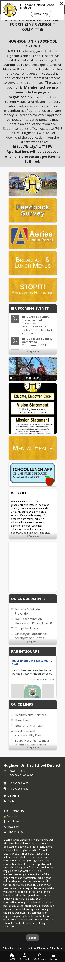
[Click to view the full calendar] (13, 308)
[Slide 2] (30, 378)
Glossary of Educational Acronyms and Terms (31, 636)
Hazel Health (23, 720)
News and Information (30, 726)
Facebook (13, 821)
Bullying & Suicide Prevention (27, 611)
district (12, 796)
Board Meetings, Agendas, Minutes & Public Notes (32, 743)
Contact (12, 801)
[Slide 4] (35, 378)
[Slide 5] (38, 378)
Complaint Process (27, 628)
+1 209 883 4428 (18, 783)
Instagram (13, 826)
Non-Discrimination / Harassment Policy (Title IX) (33, 621)
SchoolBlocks (38, 948)
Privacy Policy (15, 832)
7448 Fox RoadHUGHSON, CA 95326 (21, 772)
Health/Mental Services (30, 715)
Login (32, 937)
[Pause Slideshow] (11, 377)
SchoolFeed (56, 948)
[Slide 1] (27, 378)
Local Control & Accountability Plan (28, 733)
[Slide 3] (33, 378)
